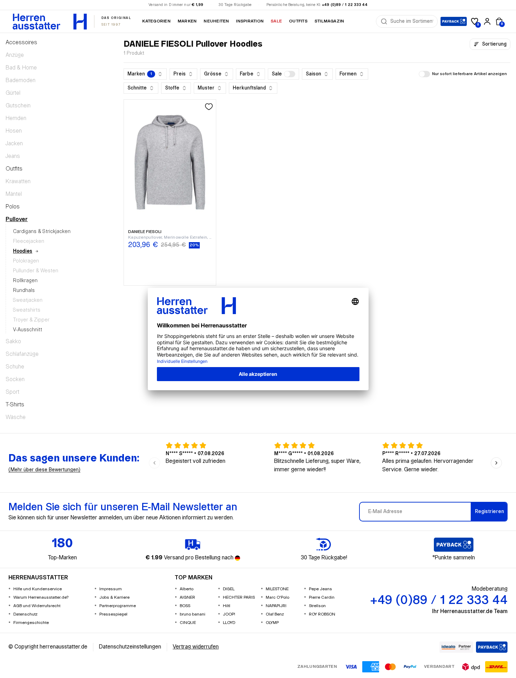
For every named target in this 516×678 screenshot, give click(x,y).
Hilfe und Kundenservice (37, 589)
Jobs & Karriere (114, 597)
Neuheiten (216, 21)
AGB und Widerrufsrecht (36, 606)
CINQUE (188, 623)
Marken (187, 21)
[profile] (487, 21)
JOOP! (229, 614)
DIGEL (228, 589)
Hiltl (226, 606)
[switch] (289, 74)
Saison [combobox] (313, 74)
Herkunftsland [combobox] (249, 88)
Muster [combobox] (206, 88)
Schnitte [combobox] (137, 88)
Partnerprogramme (117, 606)
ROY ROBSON (322, 614)
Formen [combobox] (348, 74)
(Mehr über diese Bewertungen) (44, 469)
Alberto (186, 589)
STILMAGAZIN (329, 21)
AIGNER (187, 597)
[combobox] (411, 21)
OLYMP (272, 623)
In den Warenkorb (169, 256)
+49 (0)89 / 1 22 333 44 (345, 5)
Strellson (317, 606)
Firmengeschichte (31, 623)
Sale (276, 21)
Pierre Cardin (322, 597)
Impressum (110, 589)
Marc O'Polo (277, 597)
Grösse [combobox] (212, 74)
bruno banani (192, 614)
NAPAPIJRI (276, 606)
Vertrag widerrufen (196, 647)
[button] (283, 74)
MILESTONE (277, 589)
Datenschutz (25, 614)
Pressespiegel (113, 614)
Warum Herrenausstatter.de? (41, 597)
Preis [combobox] (179, 74)
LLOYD (229, 623)
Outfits (298, 21)
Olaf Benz (275, 614)
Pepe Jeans (320, 589)
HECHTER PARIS (239, 597)
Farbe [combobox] (246, 74)
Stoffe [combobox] (172, 88)
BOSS (185, 606)
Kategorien (156, 21)
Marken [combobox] (139, 74)
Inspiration (250, 21)
